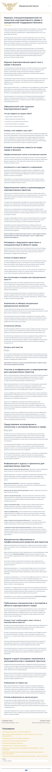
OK (26, 770)
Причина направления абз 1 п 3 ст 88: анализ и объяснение (16, 732)
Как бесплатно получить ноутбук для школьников (14, 741)
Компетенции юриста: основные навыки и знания (14, 745)
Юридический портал (29, 6)
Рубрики (4, 759)
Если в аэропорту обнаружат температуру (12, 743)
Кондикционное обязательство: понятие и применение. (16, 738)
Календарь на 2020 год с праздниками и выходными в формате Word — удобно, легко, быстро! (25, 756)
